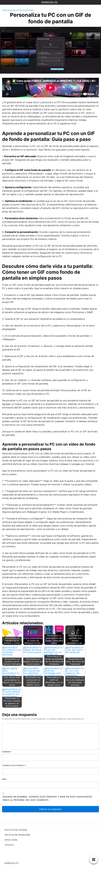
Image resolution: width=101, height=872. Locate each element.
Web (4, 779)
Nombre (7, 752)
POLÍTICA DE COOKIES (16, 830)
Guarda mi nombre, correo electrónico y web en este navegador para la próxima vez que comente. (47, 798)
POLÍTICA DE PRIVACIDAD (17, 835)
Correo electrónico (14, 765)
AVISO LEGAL (11, 840)
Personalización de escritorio (18, 10)
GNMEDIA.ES (49, 2)
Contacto (9, 845)
